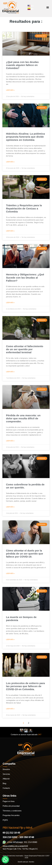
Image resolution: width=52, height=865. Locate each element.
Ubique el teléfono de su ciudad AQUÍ (15, 846)
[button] (48, 7)
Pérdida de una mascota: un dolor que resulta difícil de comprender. (23, 418)
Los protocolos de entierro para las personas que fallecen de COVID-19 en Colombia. (25, 686)
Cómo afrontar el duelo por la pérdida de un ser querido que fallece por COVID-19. (24, 553)
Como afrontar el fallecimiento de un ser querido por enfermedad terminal (24, 349)
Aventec (31, 862)
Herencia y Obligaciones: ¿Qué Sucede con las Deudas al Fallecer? (25, 277)
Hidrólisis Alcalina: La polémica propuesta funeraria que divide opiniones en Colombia (25, 136)
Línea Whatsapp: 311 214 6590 (22, 842)
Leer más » (10, 90)
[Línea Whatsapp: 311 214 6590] (4, 842)
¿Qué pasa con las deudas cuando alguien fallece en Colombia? (22, 65)
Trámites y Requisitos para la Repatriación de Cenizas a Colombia (24, 208)
